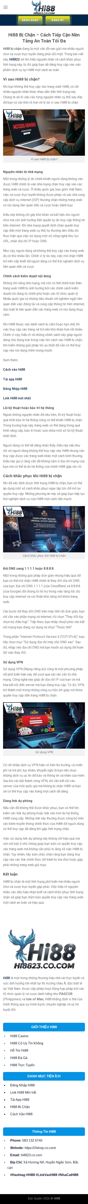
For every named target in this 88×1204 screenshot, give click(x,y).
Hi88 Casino (19, 1036)
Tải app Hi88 (12, 379)
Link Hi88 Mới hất (23, 1092)
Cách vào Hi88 (14, 370)
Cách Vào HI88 (21, 1114)
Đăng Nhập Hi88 (15, 389)
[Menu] (5, 7)
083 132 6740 (26, 1140)
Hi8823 (14, 59)
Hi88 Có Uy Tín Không (26, 1043)
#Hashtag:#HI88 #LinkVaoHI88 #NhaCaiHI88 (44, 1175)
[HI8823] (44, 7)
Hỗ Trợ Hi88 (19, 1050)
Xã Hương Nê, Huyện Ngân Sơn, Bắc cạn (43, 1165)
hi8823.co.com (26, 1155)
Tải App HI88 (19, 1099)
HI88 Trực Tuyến (22, 1065)
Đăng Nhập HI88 (22, 1085)
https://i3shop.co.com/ (33, 1148)
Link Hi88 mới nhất (17, 398)
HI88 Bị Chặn (20, 1107)
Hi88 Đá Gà (18, 1058)
